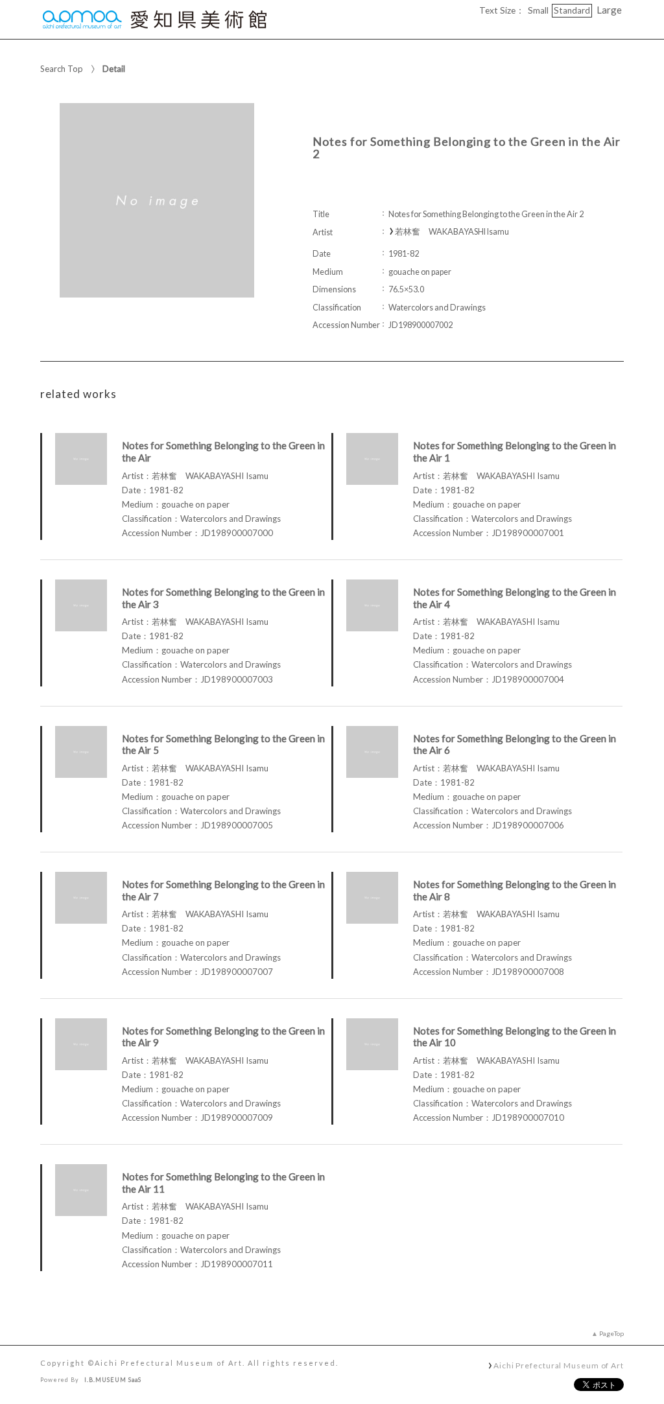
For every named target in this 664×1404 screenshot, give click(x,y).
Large (609, 10)
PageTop (611, 1333)
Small (538, 10)
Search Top (61, 69)
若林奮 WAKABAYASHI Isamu (452, 232)
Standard (572, 10)
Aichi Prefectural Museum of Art (558, 1365)
